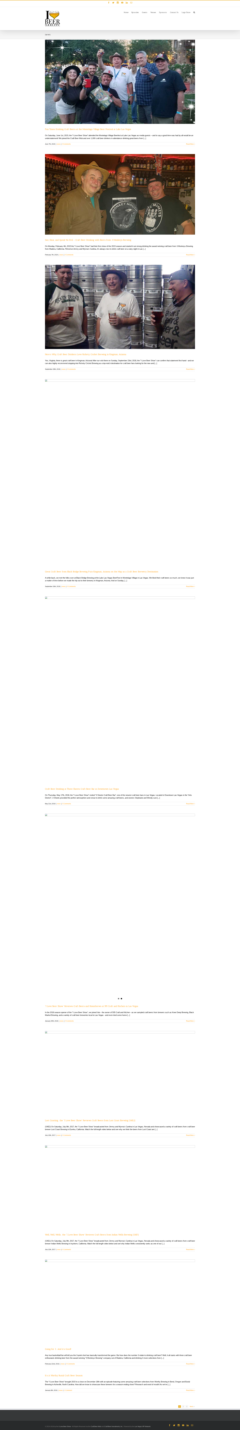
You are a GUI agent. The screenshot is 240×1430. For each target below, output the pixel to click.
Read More (190, 144)
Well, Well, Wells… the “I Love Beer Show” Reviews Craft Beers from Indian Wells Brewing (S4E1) (92, 1234)
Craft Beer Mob (96, 1426)
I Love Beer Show (65, 1426)
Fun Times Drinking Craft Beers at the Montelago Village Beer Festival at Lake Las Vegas (88, 129)
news (58, 144)
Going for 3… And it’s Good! (58, 1349)
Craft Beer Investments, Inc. (113, 1426)
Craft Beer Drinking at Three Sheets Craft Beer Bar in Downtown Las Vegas (82, 789)
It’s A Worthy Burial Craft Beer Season (64, 1375)
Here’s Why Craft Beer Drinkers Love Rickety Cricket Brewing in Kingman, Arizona (85, 354)
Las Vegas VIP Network (142, 1426)
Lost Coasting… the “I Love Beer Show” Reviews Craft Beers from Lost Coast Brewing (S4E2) (90, 1120)
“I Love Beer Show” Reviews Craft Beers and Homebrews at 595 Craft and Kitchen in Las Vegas (91, 1006)
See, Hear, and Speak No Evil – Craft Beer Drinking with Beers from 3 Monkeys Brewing (88, 240)
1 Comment (68, 1390)
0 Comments (66, 144)
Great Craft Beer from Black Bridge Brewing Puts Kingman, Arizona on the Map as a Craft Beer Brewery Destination (101, 571)
